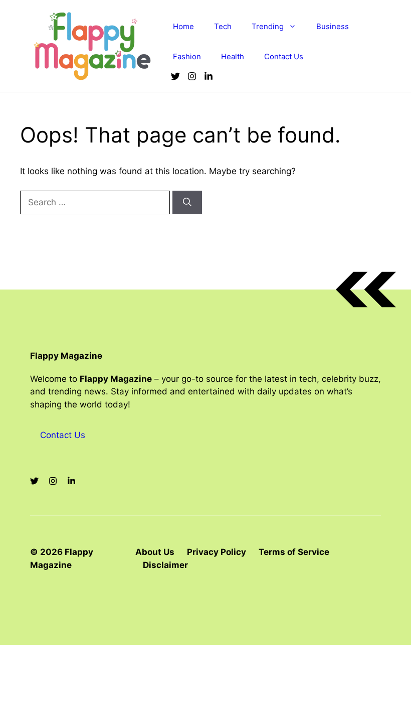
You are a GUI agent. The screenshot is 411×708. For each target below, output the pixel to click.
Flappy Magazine (66, 356)
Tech (223, 26)
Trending (268, 26)
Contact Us (283, 56)
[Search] (187, 203)
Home (183, 26)
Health (232, 56)
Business (332, 26)
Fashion (187, 56)
